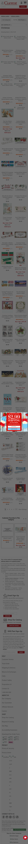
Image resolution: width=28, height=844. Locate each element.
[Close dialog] (27, 413)
